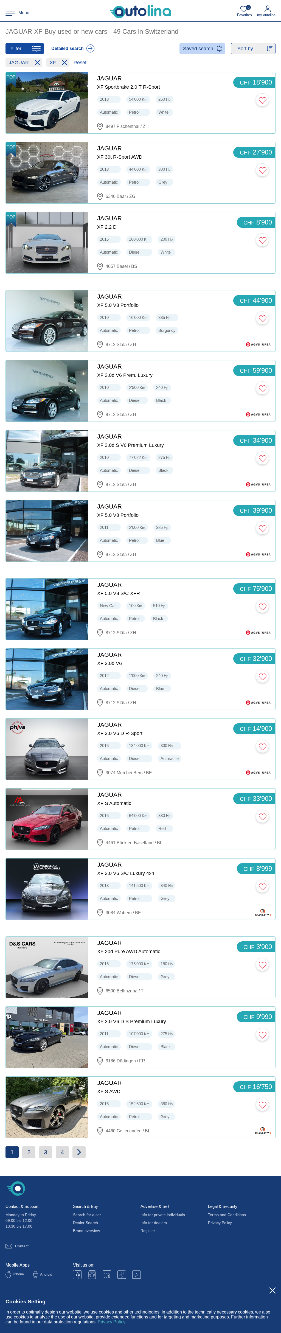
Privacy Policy (111, 1322)
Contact (22, 1246)
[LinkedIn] (107, 1274)
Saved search (198, 48)
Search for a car (87, 1215)
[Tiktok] (121, 1274)
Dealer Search (85, 1222)
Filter (15, 48)
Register (147, 1230)
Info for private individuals (162, 1215)
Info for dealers (153, 1222)
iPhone (18, 1274)
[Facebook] (77, 1274)
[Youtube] (92, 1274)
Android (46, 1274)
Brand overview (86, 1230)
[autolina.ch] (140, 11)
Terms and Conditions (227, 1215)
